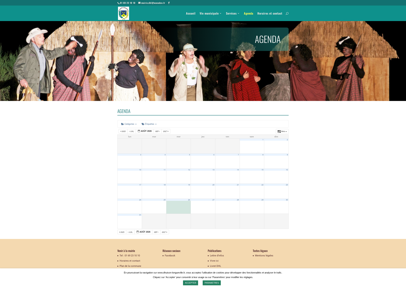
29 (262, 200)
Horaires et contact (269, 13)
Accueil (191, 13)
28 (238, 200)
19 (189, 185)
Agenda (248, 13)
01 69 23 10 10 (127, 2)
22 (262, 185)
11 (165, 170)
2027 (165, 131)
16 (287, 170)
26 (189, 200)
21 (238, 185)
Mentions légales (264, 255)
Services (231, 13)
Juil (132, 131)
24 (140, 200)
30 (287, 200)
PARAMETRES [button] (212, 283)
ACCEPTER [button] (190, 283)
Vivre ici (214, 260)
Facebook (170, 255)
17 (140, 185)
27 (213, 200)
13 (213, 170)
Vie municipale (209, 13)
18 (165, 185)
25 (165, 200)
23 (287, 185)
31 (140, 215)
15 (262, 170)
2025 (123, 131)
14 (238, 170)
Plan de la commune (130, 266)
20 (213, 185)
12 (189, 170)
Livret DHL (215, 266)
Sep (157, 131)
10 (140, 170)
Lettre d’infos (217, 255)
